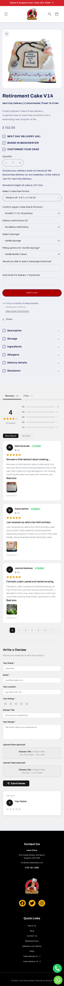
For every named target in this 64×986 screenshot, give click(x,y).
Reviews (12, 396)
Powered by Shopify (44, 980)
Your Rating (9, 699)
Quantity (7, 156)
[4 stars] (21, 703)
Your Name (9, 663)
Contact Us (32, 936)
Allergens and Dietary (32, 946)
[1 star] (5, 703)
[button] (6, 14)
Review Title (8, 710)
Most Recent (10, 436)
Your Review (9, 722)
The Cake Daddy (26, 980)
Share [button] (9, 319)
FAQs (28, 396)
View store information (17, 311)
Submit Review (18, 783)
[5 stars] (26, 703)
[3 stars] (16, 703)
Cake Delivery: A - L (32, 956)
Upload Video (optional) (14, 763)
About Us (32, 926)
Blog (32, 931)
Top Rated (26, 436)
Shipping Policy (32, 941)
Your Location (9, 687)
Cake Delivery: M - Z (32, 961)
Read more (11, 478)
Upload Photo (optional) (14, 745)
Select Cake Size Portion (15, 191)
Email (6, 675)
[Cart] (56, 14)
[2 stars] (10, 703)
